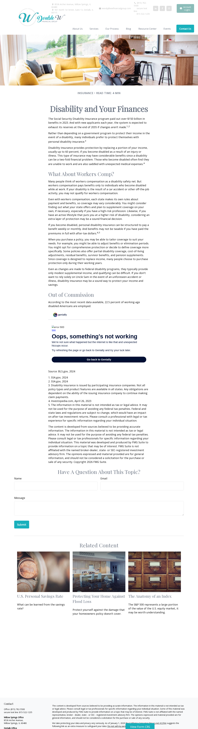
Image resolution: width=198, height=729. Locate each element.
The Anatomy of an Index (149, 596)
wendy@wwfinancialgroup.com (116, 8)
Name (18, 478)
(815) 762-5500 (140, 4)
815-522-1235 (25, 712)
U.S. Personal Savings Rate (40, 596)
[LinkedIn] (155, 8)
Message (19, 498)
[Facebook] (162, 8)
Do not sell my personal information (124, 726)
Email (103, 478)
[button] (77, 29)
